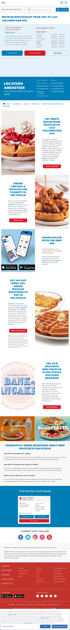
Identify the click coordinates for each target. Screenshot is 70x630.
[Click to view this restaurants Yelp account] (49, 537)
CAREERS (5, 575)
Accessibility (11, 604)
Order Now (18, 220)
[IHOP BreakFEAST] (52, 428)
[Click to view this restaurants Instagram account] (35, 537)
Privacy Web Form (58, 576)
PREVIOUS (2, 428)
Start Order (34, 53)
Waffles (6, 106)
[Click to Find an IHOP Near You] (29, 10)
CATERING (5, 566)
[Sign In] (61, 2)
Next (68, 428)
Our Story (38, 568)
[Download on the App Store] (13, 267)
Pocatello (35, 104)
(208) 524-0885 (26, 513)
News (37, 573)
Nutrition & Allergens (59, 581)
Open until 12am (28, 499)
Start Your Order (18, 331)
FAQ (37, 576)
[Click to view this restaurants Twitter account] (27, 537)
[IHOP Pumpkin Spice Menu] (17, 428)
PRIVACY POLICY (28, 623)
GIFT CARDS (6, 570)
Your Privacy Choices (47, 608)
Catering (41, 516)
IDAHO (26, 104)
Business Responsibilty (59, 578)
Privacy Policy (20, 604)
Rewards (52, 384)
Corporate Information (59, 568)
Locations (17, 104)
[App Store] (19, 596)
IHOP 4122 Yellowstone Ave (53, 104)
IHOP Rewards (22, 573)
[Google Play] (7, 596)
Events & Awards (40, 581)
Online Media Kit (58, 573)
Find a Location (52, 166)
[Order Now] (65, 2)
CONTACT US (6, 583)
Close (45, 626)
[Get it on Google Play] (23, 267)
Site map (37, 608)
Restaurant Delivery (24, 570)
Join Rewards (51, 407)
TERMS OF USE (12, 614)
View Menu (57, 53)
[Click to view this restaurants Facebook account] (20, 537)
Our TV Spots (39, 578)
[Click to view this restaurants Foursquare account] (42, 537)
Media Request (57, 570)
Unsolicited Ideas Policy (54, 604)
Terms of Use (28, 604)
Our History (39, 570)
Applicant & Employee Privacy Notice (23, 608)
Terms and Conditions (40, 604)
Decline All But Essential (60, 626)
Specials (21, 576)
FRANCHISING (7, 579)
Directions (12, 53)
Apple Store (46, 260)
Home (8, 104)
